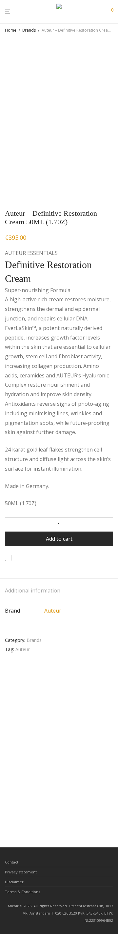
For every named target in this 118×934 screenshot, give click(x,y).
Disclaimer (14, 881)
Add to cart (59, 538)
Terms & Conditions (22, 891)
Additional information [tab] (32, 590)
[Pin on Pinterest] (38, 558)
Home (10, 30)
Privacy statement (21, 871)
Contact (11, 862)
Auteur (52, 610)
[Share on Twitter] (28, 558)
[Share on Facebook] (19, 558)
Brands (29, 30)
